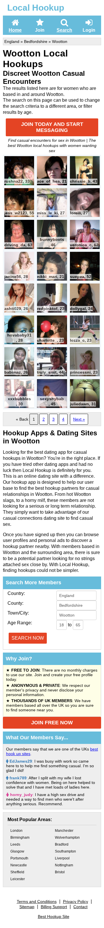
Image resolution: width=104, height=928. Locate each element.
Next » (79, 419)
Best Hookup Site (53, 916)
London (16, 831)
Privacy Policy (75, 901)
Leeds (15, 844)
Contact (80, 906)
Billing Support (54, 906)
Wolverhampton (67, 838)
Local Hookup (35, 7)
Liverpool (62, 858)
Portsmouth (19, 858)
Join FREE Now (52, 722)
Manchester (64, 831)
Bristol (60, 872)
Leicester (17, 879)
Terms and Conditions (37, 901)
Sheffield (17, 872)
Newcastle (18, 865)
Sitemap (26, 906)
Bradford (61, 844)
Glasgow (17, 851)
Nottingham (64, 865)
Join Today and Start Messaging (52, 127)
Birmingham (19, 838)
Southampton (65, 851)
